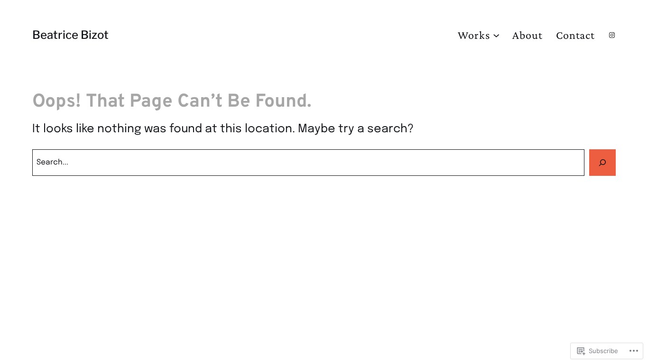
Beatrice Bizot (70, 35)
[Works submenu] (496, 35)
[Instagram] (612, 35)
